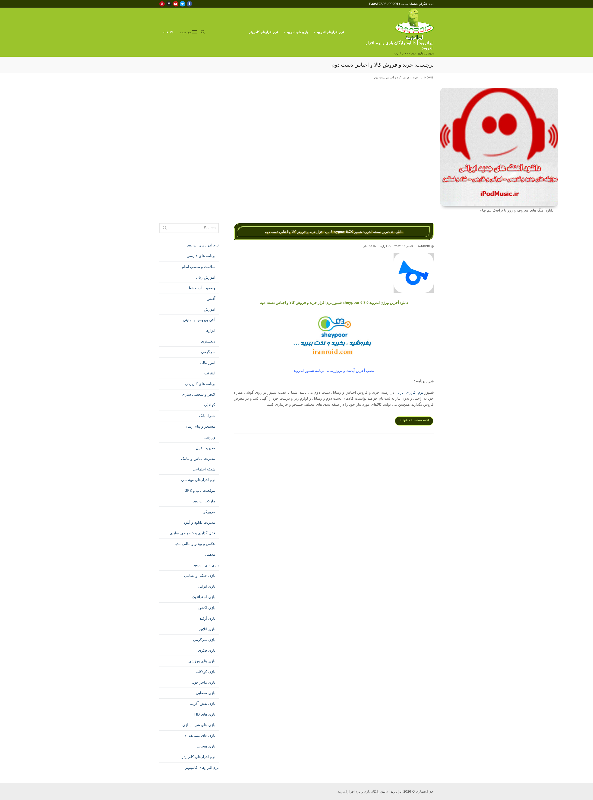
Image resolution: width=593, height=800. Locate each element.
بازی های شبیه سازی (198, 724)
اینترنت (209, 373)
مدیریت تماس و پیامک (198, 458)
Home (428, 77)
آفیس (211, 298)
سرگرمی (208, 351)
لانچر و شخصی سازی (198, 394)
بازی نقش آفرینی (202, 703)
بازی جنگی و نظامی (199, 575)
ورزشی (209, 437)
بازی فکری (206, 650)
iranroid (423, 246)
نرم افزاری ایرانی (409, 392)
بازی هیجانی (206, 746)
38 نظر (368, 246)
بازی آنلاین (207, 629)
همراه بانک (207, 415)
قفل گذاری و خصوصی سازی (192, 533)
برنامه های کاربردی (200, 383)
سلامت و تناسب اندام (198, 266)
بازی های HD (204, 714)
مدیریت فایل (205, 447)
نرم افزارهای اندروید (203, 245)
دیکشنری (208, 341)
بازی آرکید (207, 618)
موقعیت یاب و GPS (199, 490)
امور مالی (207, 362)
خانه (166, 32)
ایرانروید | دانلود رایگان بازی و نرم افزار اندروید (400, 45)
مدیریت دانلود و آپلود (199, 522)
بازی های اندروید (206, 565)
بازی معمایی (205, 693)
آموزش (209, 309)
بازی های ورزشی (201, 661)
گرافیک (209, 405)
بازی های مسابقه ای (199, 735)
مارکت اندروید (204, 501)
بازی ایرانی (206, 586)
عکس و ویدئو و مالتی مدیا (195, 543)
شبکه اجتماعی (204, 469)
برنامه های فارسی (201, 255)
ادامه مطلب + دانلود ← (414, 420)
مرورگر (209, 511)
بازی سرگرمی (204, 639)
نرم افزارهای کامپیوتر (198, 756)
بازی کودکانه (205, 671)
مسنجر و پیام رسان (200, 426)
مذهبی (210, 554)
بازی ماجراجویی (202, 682)
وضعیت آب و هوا (202, 288)
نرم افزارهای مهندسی (198, 479)
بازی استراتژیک (203, 597)
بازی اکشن (206, 607)
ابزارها (383, 246)
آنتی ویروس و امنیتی (199, 320)
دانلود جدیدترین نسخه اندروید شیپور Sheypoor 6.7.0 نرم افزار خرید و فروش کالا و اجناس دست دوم (334, 231)
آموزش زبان (205, 277)
